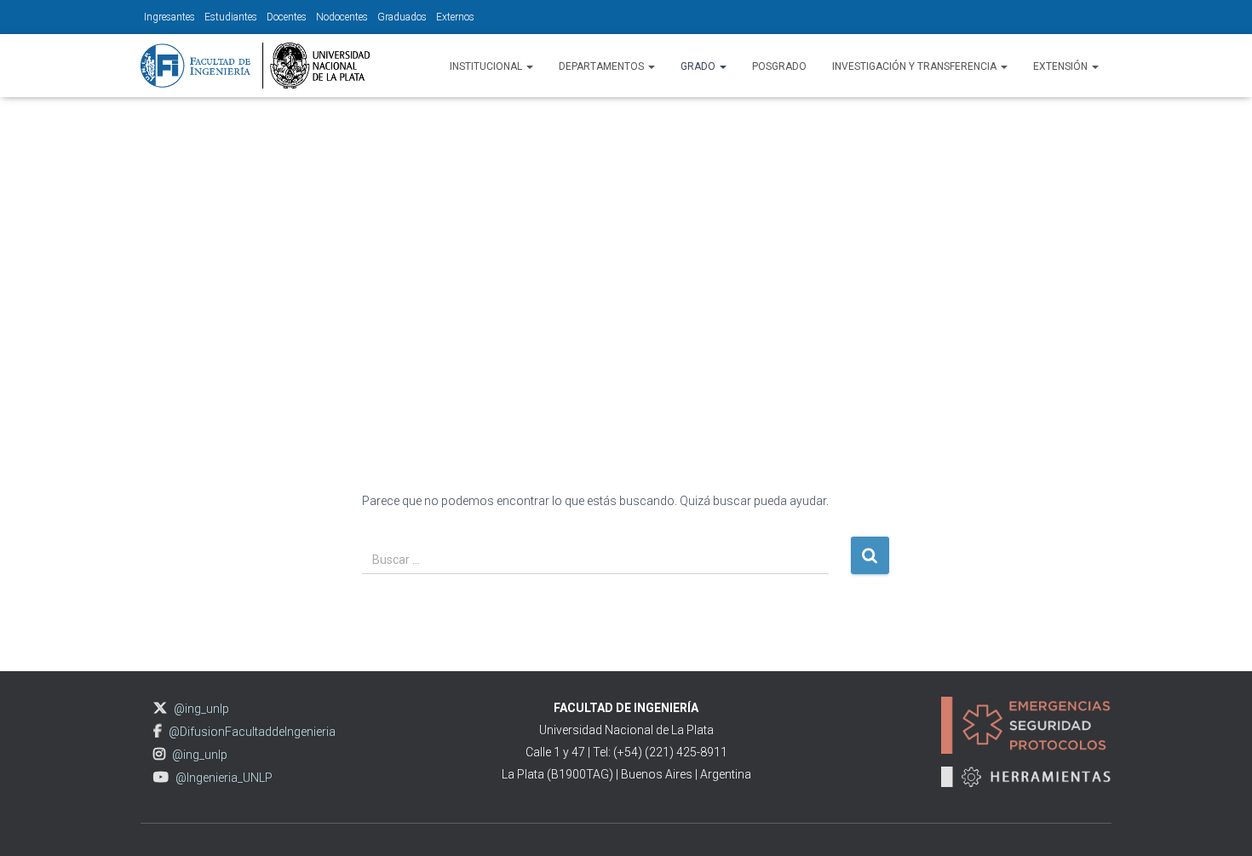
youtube (161, 777)
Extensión (1061, 66)
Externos (455, 17)
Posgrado (779, 66)
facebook (157, 731)
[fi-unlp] (255, 66)
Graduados (402, 17)
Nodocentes (342, 17)
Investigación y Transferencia (915, 66)
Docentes (287, 17)
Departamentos (602, 66)
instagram (159, 754)
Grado (699, 66)
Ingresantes (169, 17)
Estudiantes (230, 17)
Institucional (487, 66)
